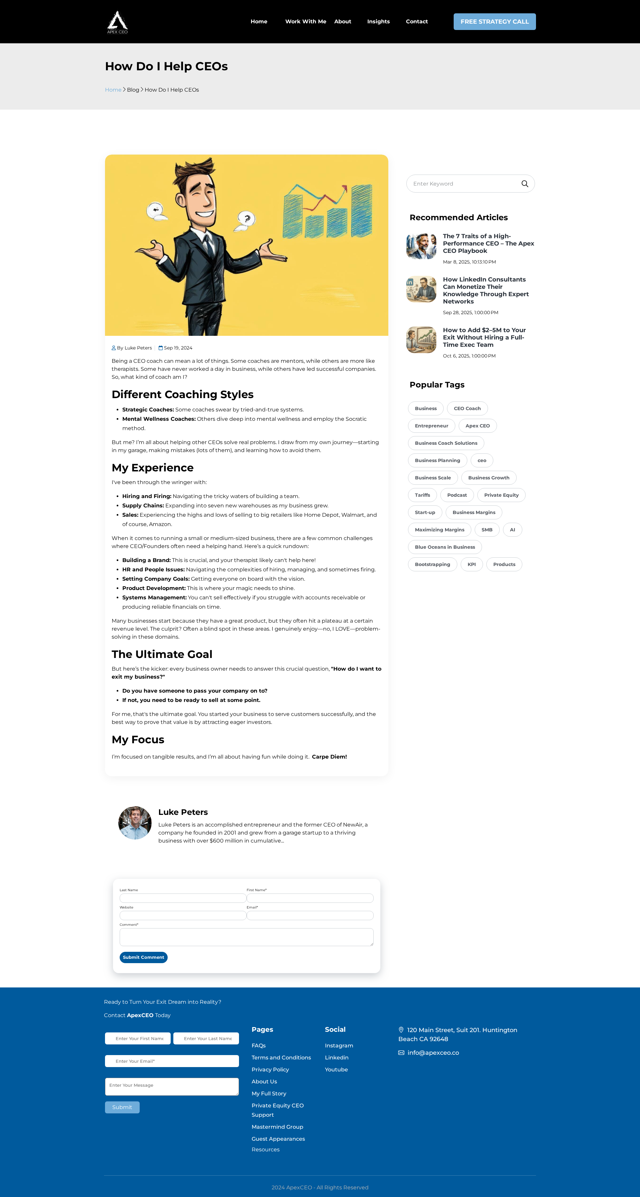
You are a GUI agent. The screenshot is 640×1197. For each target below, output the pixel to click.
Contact (417, 21)
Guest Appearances (278, 1139)
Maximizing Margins (439, 530)
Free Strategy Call (495, 21)
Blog (133, 90)
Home (113, 90)
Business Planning (437, 460)
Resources (266, 1149)
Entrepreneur (431, 426)
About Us (264, 1081)
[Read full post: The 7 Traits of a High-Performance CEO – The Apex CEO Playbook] (421, 246)
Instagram (339, 1045)
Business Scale (433, 478)
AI (512, 530)
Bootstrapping (432, 564)
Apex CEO (478, 426)
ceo (482, 460)
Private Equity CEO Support (278, 1110)
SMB (487, 530)
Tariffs (422, 495)
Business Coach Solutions (446, 443)
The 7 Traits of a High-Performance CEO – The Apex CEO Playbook (488, 244)
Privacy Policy (270, 1069)
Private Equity (501, 495)
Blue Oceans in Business (445, 547)
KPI (472, 564)
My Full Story (269, 1093)
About (342, 21)
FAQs (259, 1045)
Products (504, 564)
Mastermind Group (277, 1127)
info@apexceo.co (433, 1052)
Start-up (425, 512)
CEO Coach (467, 408)
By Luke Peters (134, 348)
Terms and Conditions (281, 1057)
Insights (378, 21)
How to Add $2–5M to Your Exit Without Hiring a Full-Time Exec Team (484, 337)
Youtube (336, 1069)
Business (426, 408)
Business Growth (489, 478)
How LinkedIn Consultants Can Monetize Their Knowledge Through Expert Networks (486, 290)
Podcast (457, 495)
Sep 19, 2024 (177, 348)
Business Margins (474, 512)
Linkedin (337, 1057)
